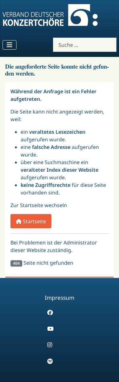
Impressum (59, 297)
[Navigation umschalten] (10, 45)
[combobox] (84, 45)
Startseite (34, 221)
